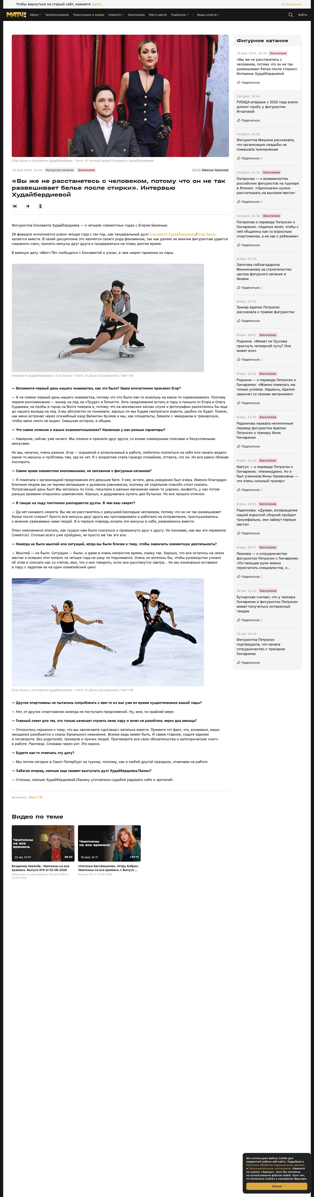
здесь (97, 4)
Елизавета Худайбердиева (172, 234)
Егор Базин (207, 234)
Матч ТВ (35, 797)
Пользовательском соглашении (270, 1168)
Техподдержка (293, 4)
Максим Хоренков (215, 170)
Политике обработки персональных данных (275, 1165)
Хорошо (277, 1186)
